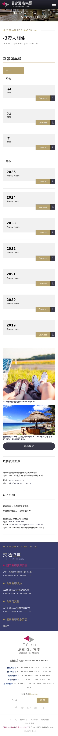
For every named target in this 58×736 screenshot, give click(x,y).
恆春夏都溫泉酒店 (16, 619)
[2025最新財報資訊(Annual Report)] (29, 374)
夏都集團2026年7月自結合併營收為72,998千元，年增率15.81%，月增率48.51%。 (27, 438)
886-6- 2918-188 (16, 522)
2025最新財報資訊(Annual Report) (19, 402)
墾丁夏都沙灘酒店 (16, 565)
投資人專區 (29, 723)
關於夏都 (23, 720)
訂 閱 (42, 700)
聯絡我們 (45, 720)
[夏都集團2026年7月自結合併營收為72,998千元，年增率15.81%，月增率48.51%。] (29, 420)
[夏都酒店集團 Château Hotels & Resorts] (29, 653)
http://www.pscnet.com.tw (20, 483)
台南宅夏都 (12, 601)
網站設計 (27, 731)
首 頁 (13, 720)
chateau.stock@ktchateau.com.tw (26, 524)
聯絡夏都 (29, 446)
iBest (34, 731)
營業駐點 (34, 720)
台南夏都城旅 (14, 583)
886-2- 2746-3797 (17, 480)
